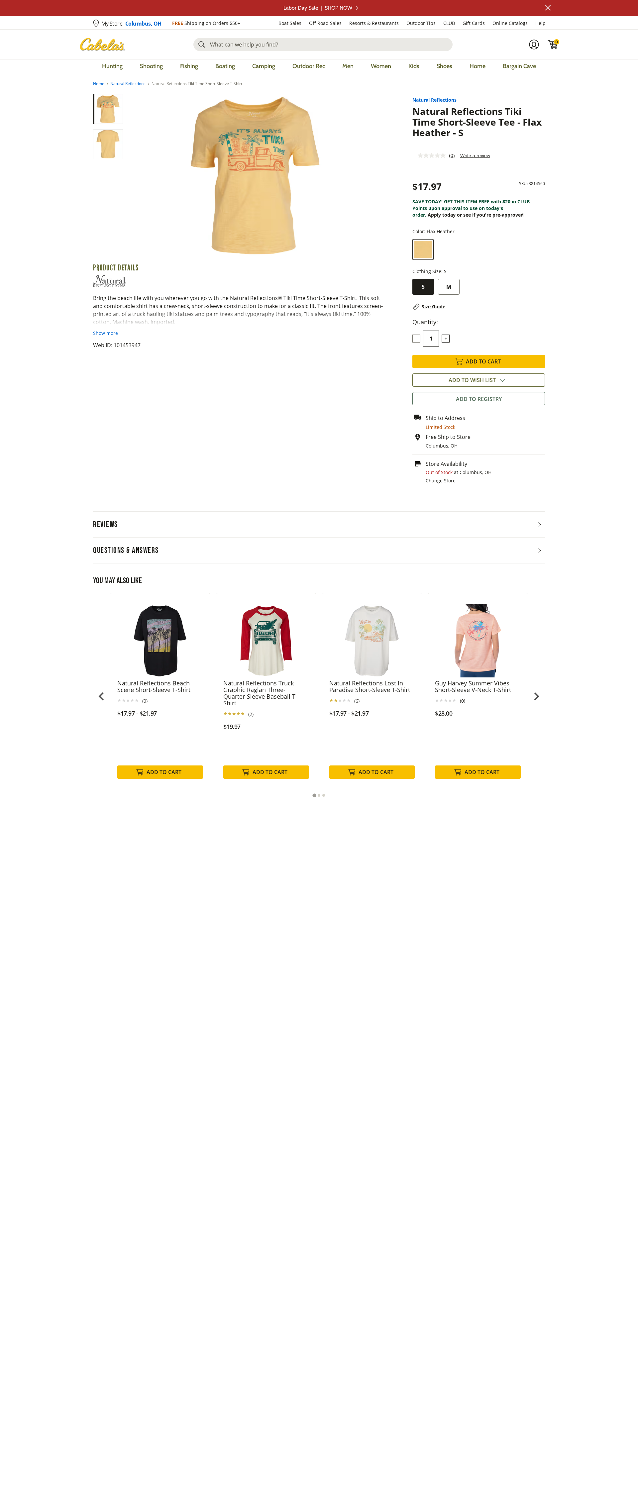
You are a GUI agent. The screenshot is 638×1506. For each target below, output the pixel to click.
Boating (225, 66)
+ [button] (446, 339)
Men (348, 66)
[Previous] (134, 176)
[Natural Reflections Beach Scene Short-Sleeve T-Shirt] (160, 636)
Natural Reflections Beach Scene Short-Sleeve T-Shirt (153, 686)
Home (477, 66)
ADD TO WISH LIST (472, 380)
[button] (548, 8)
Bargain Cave (519, 66)
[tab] (314, 795)
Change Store (441, 480)
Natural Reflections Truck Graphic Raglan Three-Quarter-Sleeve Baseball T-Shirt (260, 693)
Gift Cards (474, 23)
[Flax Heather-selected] (423, 249)
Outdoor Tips (421, 23)
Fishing (189, 66)
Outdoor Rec (308, 66)
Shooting (151, 66)
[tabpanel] (160, 693)
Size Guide (433, 306)
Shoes (444, 66)
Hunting (112, 66)
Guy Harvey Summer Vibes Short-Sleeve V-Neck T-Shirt (473, 686)
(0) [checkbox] (145, 701)
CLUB (449, 23)
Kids (413, 66)
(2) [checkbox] (251, 714)
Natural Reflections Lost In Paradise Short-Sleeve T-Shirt (369, 686)
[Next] (376, 176)
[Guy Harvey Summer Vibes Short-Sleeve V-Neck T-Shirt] (477, 636)
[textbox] (431, 339)
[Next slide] (536, 696)
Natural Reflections (128, 83)
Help (540, 23)
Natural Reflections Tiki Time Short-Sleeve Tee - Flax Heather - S (477, 122)
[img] (553, 44)
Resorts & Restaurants (374, 23)
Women (381, 66)
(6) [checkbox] (357, 701)
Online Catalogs (510, 23)
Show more (105, 333)
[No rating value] (433, 155)
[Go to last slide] (101, 696)
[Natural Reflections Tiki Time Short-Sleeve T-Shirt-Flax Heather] (255, 175)
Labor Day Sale (317, 8)
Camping (263, 66)
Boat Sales (289, 23)
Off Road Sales (325, 23)
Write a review (475, 155)
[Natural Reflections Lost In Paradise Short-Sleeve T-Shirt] (372, 636)
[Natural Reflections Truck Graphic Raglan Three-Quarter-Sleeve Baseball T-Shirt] (266, 636)
